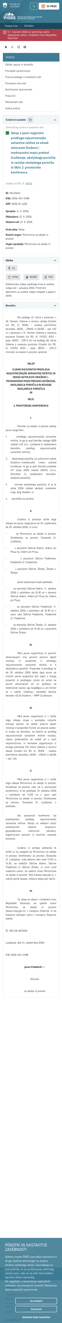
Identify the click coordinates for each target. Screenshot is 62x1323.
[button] (31, 119)
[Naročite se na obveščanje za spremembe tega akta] (6, 47)
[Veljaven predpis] (7, 133)
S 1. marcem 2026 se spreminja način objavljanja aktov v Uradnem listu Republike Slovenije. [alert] (32, 35)
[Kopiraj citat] (30, 120)
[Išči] (34, 6)
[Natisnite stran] (25, 47)
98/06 (29, 183)
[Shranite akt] (12, 47)
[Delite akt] (18, 47)
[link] (11, 26)
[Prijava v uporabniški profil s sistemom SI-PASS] (49, 6)
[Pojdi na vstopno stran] (11, 7)
